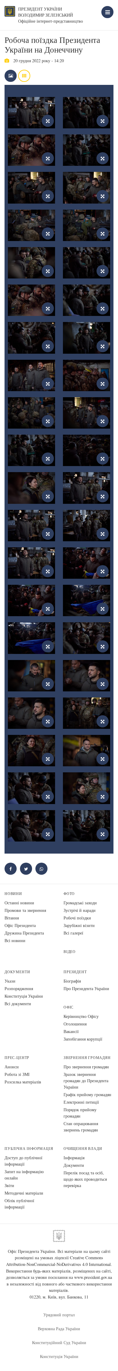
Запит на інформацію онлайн (24, 1175)
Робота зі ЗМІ (17, 1074)
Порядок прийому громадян (80, 1113)
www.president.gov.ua (93, 1277)
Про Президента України (86, 988)
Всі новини (15, 940)
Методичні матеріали (24, 1193)
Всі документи (18, 1003)
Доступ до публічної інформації (23, 1161)
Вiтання (12, 918)
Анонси (12, 1067)
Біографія (72, 981)
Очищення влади (83, 1148)
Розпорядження (19, 988)
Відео (70, 951)
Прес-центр (17, 1057)
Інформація (74, 1157)
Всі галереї (73, 933)
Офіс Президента (20, 925)
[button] (26, 869)
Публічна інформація (29, 1148)
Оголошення (75, 1024)
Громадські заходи (80, 903)
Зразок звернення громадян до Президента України (86, 1080)
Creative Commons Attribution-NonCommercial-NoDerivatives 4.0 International (58, 1261)
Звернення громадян (87, 1057)
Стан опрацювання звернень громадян (81, 1127)
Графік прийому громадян (87, 1094)
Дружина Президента (24, 933)
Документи (17, 972)
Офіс (69, 1007)
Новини (13, 893)
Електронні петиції (81, 1102)
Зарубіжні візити (79, 925)
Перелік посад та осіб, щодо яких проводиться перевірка (85, 1179)
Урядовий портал (59, 1315)
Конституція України (24, 996)
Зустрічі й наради (80, 910)
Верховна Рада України (59, 1328)
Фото (69, 893)
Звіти (9, 1185)
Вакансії (71, 1031)
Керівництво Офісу (81, 1016)
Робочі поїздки (77, 918)
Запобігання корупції (83, 1039)
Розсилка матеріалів (23, 1082)
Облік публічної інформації (19, 1204)
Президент (75, 972)
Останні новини (19, 903)
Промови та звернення (25, 910)
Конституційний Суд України (59, 1342)
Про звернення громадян (86, 1067)
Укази (10, 981)
